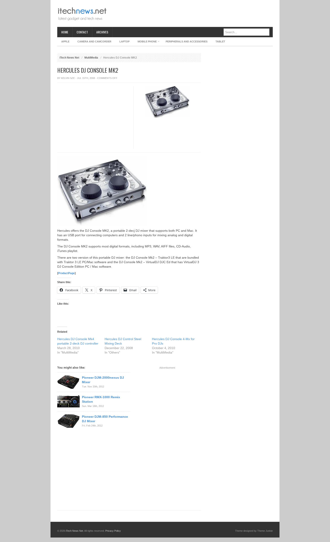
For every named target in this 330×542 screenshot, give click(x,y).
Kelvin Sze (68, 78)
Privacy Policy (113, 530)
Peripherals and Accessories (186, 41)
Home (64, 32)
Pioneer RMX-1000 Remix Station (101, 399)
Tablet (220, 41)
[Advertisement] (191, 13)
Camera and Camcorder (94, 41)
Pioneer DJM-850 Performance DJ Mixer (105, 419)
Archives (102, 32)
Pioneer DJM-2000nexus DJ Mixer (103, 380)
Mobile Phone (145, 42)
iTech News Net (69, 57)
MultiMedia (91, 57)
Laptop (124, 41)
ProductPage (66, 273)
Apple (65, 41)
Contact (82, 32)
